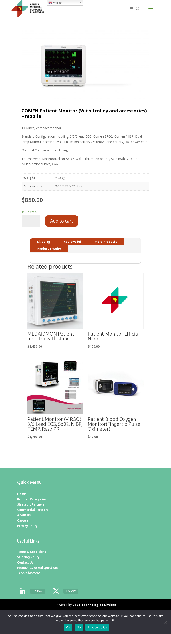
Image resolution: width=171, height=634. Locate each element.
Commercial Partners (32, 510)
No (79, 627)
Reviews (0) (72, 242)
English (57, 2)
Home (21, 494)
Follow (37, 591)
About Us (24, 515)
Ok (68, 627)
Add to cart (61, 221)
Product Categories (31, 499)
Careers (22, 520)
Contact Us (25, 562)
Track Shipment (28, 573)
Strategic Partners (30, 504)
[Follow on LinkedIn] (22, 591)
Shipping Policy (28, 557)
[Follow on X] (56, 591)
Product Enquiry (49, 248)
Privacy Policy (27, 526)
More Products (106, 242)
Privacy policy (97, 627)
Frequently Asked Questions (37, 567)
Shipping (43, 242)
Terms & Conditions (31, 552)
